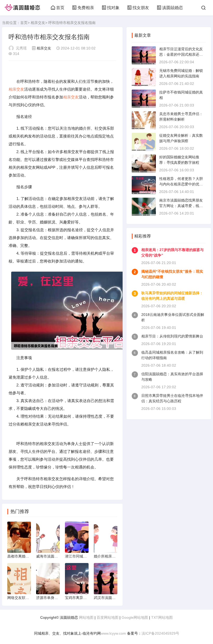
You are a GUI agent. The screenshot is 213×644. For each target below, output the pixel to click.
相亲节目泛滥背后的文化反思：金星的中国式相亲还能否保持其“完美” (181, 54)
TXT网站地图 (162, 617)
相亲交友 (38, 23)
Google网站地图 (135, 617)
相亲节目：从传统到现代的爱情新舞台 (172, 336)
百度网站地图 (107, 617)
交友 (20, 89)
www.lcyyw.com (113, 633)
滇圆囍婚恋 (172, 7)
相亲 (12, 89)
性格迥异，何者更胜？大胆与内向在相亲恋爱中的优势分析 (181, 184)
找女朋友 (140, 7)
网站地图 (86, 617)
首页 (60, 7)
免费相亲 (85, 7)
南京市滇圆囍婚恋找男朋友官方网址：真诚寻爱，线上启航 (181, 205)
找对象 (113, 7)
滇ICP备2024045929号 (160, 633)
